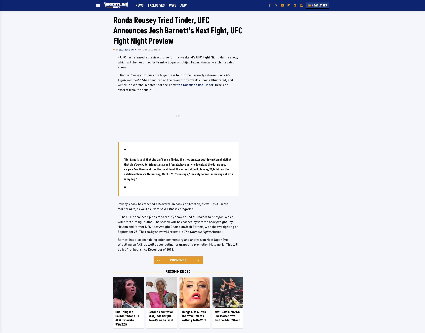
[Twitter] (276, 5)
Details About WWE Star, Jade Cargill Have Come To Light (161, 316)
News (139, 5)
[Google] (295, 5)
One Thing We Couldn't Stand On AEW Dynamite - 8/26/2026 (127, 318)
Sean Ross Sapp (127, 49)
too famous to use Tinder (195, 85)
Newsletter (319, 5)
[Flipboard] (288, 5)
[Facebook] (269, 5)
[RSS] (301, 5)
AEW (183, 5)
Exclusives (156, 5)
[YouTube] (282, 5)
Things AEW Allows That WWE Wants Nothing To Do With (194, 316)
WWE (172, 5)
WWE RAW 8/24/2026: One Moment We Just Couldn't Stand (227, 316)
